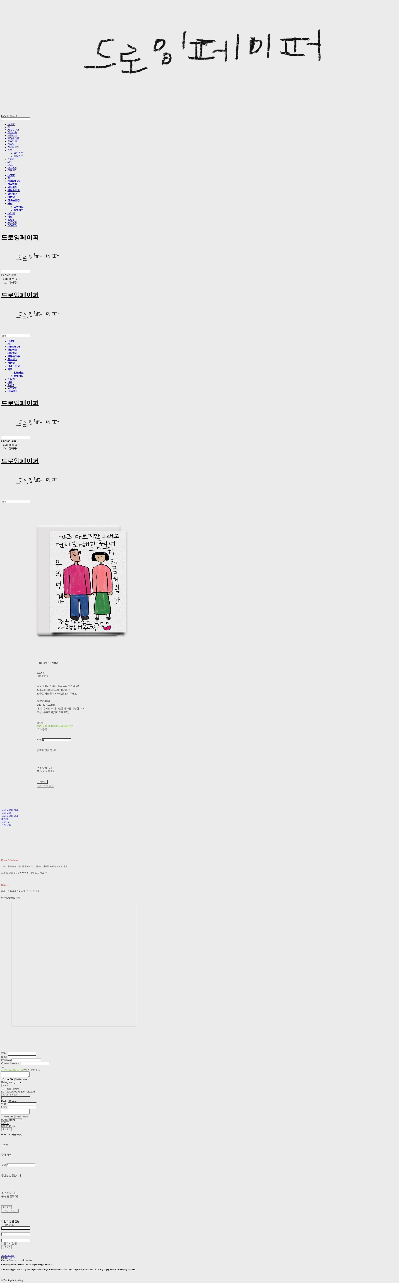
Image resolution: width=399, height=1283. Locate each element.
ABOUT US (13, 129)
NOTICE (12, 167)
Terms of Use (7, 1255)
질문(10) (5, 822)
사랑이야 (12, 135)
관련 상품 (6, 825)
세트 (9, 162)
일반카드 (18, 153)
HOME (11, 124)
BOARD (11, 170)
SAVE (5, 1085)
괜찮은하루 (13, 138)
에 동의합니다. (20, 1069)
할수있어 (12, 141)
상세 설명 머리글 (9, 810)
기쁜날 (10, 144)
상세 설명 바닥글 (9, 816)
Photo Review (12, 1089)
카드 (9, 150)
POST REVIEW (9, 1095)
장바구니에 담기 (9, 1211)
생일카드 (18, 156)
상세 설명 (6, 813)
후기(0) (4, 819)
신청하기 (6, 1247)
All (8, 127)
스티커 (10, 159)
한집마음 (12, 132)
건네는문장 (13, 147)
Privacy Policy (8, 1258)
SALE (10, 165)
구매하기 (6, 1129)
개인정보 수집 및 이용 (12, 1069)
